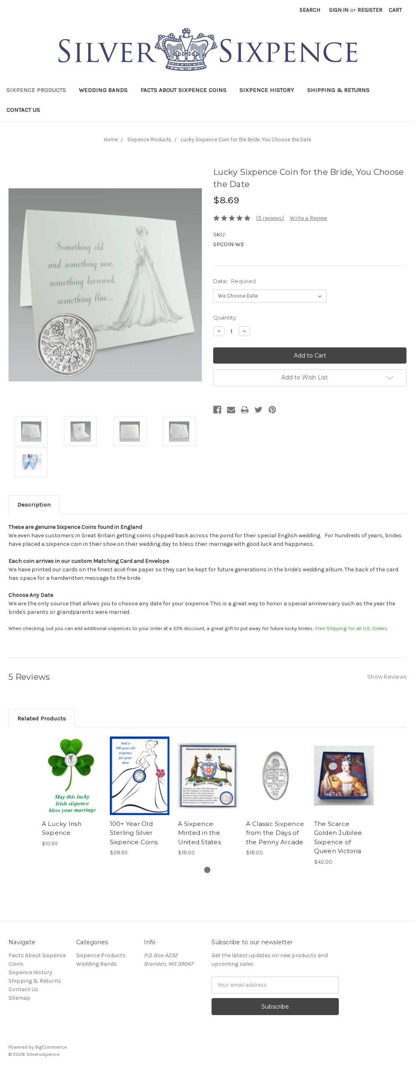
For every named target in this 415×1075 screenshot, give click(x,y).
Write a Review (308, 218)
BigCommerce (51, 1047)
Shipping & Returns (338, 90)
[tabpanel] (71, 792)
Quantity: (225, 317)
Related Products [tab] (41, 718)
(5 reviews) (270, 218)
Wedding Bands (103, 90)
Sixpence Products (36, 90)
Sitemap (19, 997)
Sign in (339, 9)
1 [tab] (207, 870)
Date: (234, 281)
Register (370, 9)
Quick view (71, 768)
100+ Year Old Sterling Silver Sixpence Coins (134, 833)
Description (34, 504)
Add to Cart (71, 782)
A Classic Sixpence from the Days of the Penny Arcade (275, 833)
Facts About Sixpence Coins (184, 90)
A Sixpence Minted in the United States (199, 833)
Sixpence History (267, 90)
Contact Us (23, 109)
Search (309, 9)
